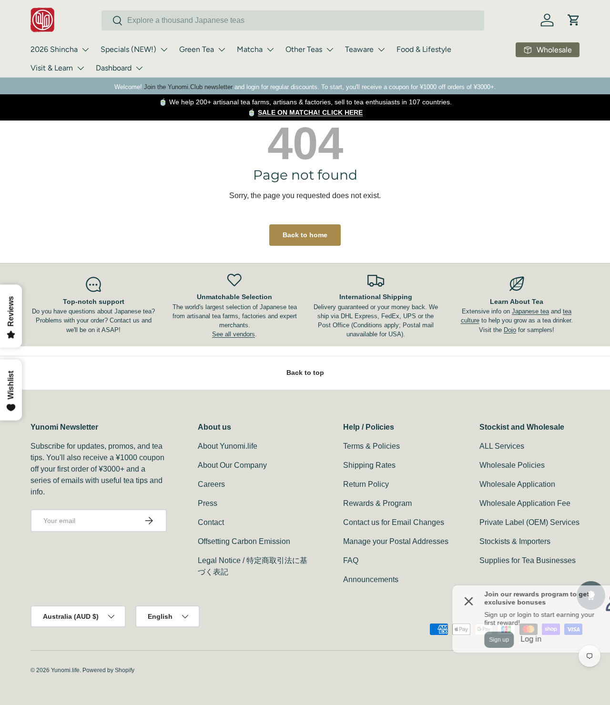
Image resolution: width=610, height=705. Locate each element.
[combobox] (293, 20)
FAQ (350, 560)
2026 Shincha (54, 49)
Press (207, 503)
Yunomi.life (65, 670)
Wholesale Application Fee (524, 503)
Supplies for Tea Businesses (527, 560)
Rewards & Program (377, 503)
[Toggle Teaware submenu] (381, 49)
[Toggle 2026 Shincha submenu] (85, 49)
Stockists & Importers (514, 541)
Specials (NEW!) (128, 49)
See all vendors (233, 334)
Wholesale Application (517, 484)
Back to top (305, 372)
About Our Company (232, 465)
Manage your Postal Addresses (395, 541)
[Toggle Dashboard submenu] (139, 68)
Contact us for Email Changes (393, 522)
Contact (211, 522)
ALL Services (501, 446)
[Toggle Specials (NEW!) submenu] (164, 49)
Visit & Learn (51, 67)
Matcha (250, 49)
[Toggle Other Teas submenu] (330, 49)
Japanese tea (530, 311)
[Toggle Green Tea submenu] (221, 49)
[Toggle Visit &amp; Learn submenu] (80, 68)
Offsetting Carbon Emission (244, 541)
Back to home (305, 235)
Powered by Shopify (108, 670)
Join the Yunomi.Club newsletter (188, 87)
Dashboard (114, 67)
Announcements (370, 579)
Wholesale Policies (512, 465)
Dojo (510, 329)
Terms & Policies (371, 446)
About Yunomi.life (227, 446)
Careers (211, 484)
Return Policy (366, 484)
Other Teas (303, 49)
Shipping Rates (369, 465)
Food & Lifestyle (423, 49)
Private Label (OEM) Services (529, 522)
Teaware (359, 49)
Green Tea (196, 49)
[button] (573, 20)
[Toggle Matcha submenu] (270, 49)
